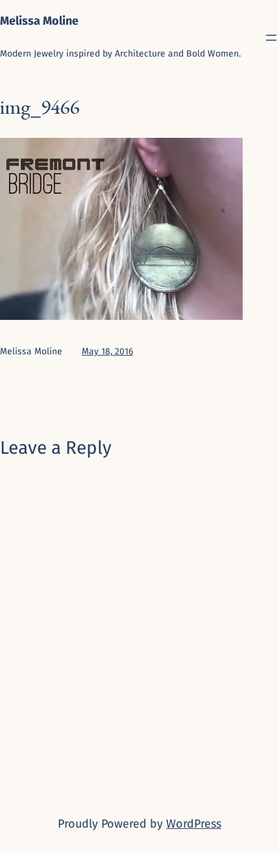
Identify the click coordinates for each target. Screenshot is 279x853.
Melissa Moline (39, 21)
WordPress (193, 824)
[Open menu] (271, 38)
